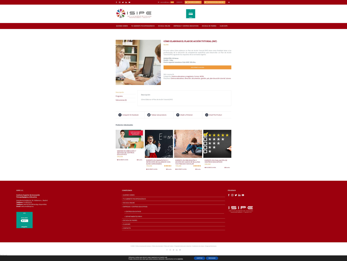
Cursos (196, 76)
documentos (196, 78)
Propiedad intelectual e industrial (182, 246)
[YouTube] (243, 195)
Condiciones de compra (198, 246)
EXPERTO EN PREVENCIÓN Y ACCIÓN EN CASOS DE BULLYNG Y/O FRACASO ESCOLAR (187, 162)
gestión (203, 78)
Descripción (120, 92)
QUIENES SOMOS (129, 195)
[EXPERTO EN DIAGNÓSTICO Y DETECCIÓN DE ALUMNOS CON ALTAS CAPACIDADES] (159, 144)
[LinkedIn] (239, 195)
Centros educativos (177, 78)
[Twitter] (236, 195)
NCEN (202, 76)
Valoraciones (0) (121, 100)
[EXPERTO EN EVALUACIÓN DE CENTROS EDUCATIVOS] (217, 144)
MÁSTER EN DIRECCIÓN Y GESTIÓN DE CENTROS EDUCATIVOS (126, 152)
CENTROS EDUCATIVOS (133, 212)
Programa (119, 96)
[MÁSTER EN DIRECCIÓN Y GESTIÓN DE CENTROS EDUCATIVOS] (130, 139)
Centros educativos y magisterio (183, 76)
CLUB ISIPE (126, 224)
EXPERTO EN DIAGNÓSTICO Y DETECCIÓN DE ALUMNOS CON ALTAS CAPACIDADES (158, 162)
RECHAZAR (212, 258)
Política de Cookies (168, 246)
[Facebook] (229, 195)
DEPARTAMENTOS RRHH (134, 216)
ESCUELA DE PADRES (130, 220)
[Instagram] (232, 195)
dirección (188, 78)
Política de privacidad (157, 246)
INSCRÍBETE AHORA (197, 67)
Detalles (140, 160)
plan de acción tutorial (217, 78)
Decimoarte (213, 246)
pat (208, 78)
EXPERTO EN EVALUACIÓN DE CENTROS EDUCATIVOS (216, 161)
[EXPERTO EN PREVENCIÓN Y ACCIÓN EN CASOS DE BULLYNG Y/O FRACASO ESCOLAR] (188, 144)
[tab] (126, 92)
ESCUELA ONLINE (129, 203)
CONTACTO (127, 228)
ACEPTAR (199, 258)
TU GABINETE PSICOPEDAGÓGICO (134, 199)
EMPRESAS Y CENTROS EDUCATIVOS (135, 207)
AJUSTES (180, 259)
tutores (228, 78)
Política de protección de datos (143, 246)
